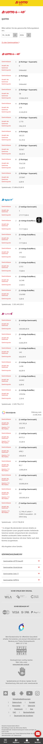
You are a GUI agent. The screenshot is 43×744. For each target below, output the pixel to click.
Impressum (18, 709)
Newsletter (16, 705)
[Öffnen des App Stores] (14, 693)
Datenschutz (17, 702)
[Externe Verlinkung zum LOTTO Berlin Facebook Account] (6, 693)
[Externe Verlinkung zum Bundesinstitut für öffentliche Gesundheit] (21, 627)
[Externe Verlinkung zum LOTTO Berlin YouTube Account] (29, 693)
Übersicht (31, 705)
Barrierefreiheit (28, 712)
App (31, 709)
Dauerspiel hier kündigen (23, 715)
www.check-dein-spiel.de (21, 664)
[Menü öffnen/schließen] (5, 741)
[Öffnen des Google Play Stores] (21, 693)
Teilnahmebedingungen (22, 699)
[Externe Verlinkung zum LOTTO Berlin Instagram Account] (37, 693)
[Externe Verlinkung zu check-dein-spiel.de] (21, 650)
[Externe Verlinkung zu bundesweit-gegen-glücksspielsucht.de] (21, 671)
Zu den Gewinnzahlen (10, 42)
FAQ (14, 712)
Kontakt (32, 702)
